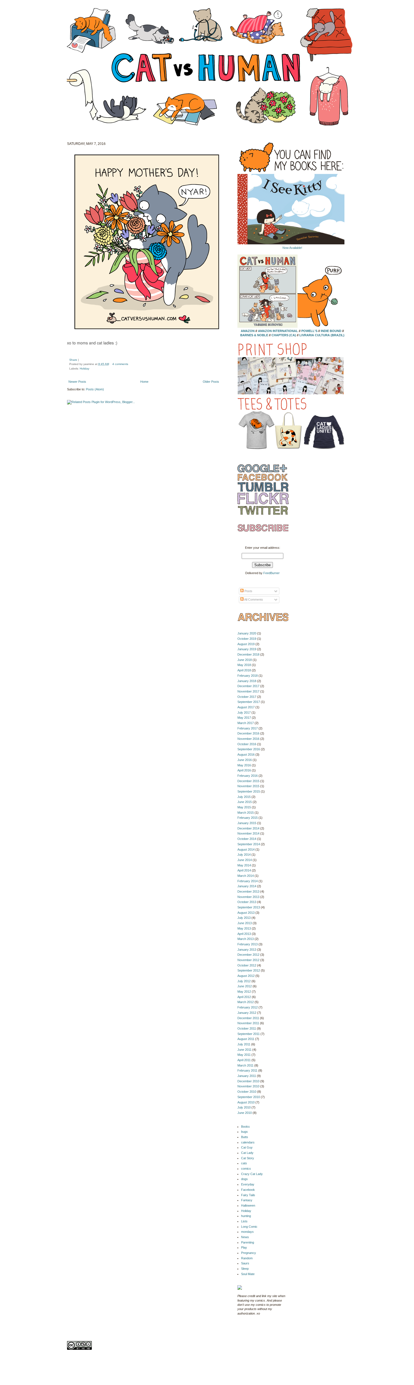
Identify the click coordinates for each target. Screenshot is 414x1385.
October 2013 (246, 902)
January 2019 (246, 649)
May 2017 (244, 717)
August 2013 (246, 912)
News (245, 1237)
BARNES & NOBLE (254, 335)
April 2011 (244, 1060)
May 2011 (244, 1054)
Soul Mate (248, 1274)
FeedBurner (271, 573)
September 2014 (248, 844)
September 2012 (248, 970)
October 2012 (246, 965)
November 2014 (248, 833)
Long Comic (249, 1226)
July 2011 (243, 1044)
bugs (244, 1131)
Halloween (248, 1205)
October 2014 (246, 838)
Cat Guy (247, 1147)
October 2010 (246, 1091)
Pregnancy (248, 1253)
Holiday (84, 368)
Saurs (245, 1263)
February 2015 (247, 817)
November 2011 (248, 1023)
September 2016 (248, 749)
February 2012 (247, 1007)
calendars (248, 1142)
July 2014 (244, 854)
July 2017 (244, 712)
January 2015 (246, 823)
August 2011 (245, 1039)
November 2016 (248, 738)
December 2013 (248, 891)
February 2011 (247, 1070)
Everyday (247, 1184)
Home (144, 381)
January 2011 (246, 1076)
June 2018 (244, 659)
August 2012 (246, 975)
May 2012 (244, 991)
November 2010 (248, 1086)
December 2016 (248, 733)
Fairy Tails (248, 1195)
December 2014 (248, 828)
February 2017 (247, 728)
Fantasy (246, 1200)
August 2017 (246, 707)
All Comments (253, 599)
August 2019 (246, 644)
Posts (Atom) (95, 389)
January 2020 (246, 633)
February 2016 (247, 775)
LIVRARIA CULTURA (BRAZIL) (321, 335)
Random (247, 1258)
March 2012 (245, 1002)
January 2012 (246, 1012)
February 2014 (247, 881)
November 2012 (248, 960)
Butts (244, 1137)
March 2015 (245, 812)
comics (246, 1168)
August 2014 (246, 849)
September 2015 (248, 791)
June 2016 (244, 760)
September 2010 (248, 1097)
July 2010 (244, 1107)
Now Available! (292, 247)
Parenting (247, 1242)
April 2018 (244, 670)
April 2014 (244, 870)
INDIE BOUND (331, 331)
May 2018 (244, 665)
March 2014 (245, 875)
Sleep (245, 1268)
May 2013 (244, 928)
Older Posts (211, 381)
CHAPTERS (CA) (284, 335)
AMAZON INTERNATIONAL (278, 331)
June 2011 (244, 1049)
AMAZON (248, 331)
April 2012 (244, 997)
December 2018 (248, 654)
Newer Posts (77, 381)
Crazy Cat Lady (252, 1174)
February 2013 (247, 944)
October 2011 (246, 1028)
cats (244, 1163)
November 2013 (248, 897)
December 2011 (248, 1018)
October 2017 (246, 696)
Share (73, 359)
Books (245, 1126)
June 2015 (244, 802)
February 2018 (247, 675)
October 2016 (246, 744)
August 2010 (246, 1102)
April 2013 (244, 933)
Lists (244, 1221)
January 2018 (246, 681)
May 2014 (244, 865)
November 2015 (248, 786)
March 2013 (245, 939)
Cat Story (247, 1158)
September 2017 (248, 701)
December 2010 (248, 1081)
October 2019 (246, 638)
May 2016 (244, 765)
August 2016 (246, 754)
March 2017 (245, 723)
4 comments (120, 364)
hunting (246, 1216)
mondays (247, 1231)
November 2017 (248, 691)
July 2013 (244, 917)
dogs (244, 1179)
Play (244, 1247)
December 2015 (248, 781)
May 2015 (244, 807)
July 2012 (244, 981)
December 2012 (248, 954)
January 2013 (246, 949)
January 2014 (246, 886)
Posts (248, 591)
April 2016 (244, 770)
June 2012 (244, 986)
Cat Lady (247, 1152)
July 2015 (244, 796)
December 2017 (248, 686)
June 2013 (244, 923)
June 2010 (244, 1112)
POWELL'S (309, 331)
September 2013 (248, 907)
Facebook (248, 1189)
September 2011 (248, 1034)
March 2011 (245, 1065)
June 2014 (244, 860)
